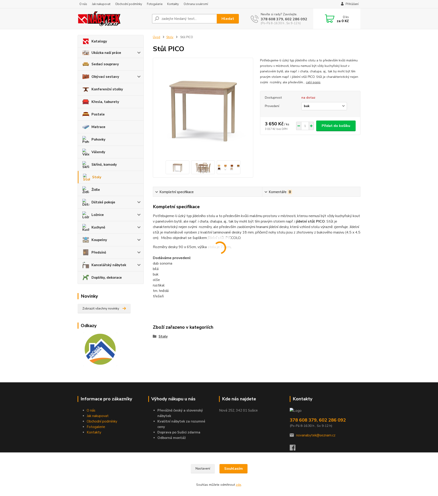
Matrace (98, 127)
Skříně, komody (104, 164)
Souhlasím (233, 468)
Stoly (96, 177)
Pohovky (98, 139)
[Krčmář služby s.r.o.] (97, 349)
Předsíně (98, 252)
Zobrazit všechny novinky (100, 308)
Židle (95, 189)
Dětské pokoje (103, 202)
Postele (98, 114)
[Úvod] (113, 18)
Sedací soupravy (105, 64)
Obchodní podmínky (128, 4)
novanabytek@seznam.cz (315, 435)
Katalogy (99, 41)
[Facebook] (295, 449)
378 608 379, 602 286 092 (284, 19)
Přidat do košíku (336, 125)
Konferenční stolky (107, 89)
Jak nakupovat (101, 4)
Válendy (98, 152)
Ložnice (97, 215)
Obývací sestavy (105, 76)
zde (238, 485)
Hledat (228, 18)
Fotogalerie (154, 4)
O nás (83, 4)
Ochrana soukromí (196, 4)
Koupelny (99, 240)
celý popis (313, 82)
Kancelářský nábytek (108, 265)
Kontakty (173, 4)
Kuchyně (98, 227)
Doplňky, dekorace (106, 277)
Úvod (156, 37)
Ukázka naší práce (106, 52)
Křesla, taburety (105, 102)
